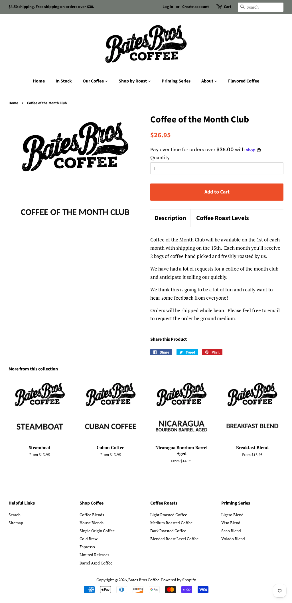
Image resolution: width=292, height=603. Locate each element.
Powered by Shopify (178, 579)
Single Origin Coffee (97, 530)
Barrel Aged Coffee (96, 563)
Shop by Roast (133, 81)
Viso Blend (230, 522)
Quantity (160, 157)
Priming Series (176, 81)
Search (15, 514)
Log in (168, 7)
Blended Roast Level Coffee (174, 538)
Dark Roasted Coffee (168, 530)
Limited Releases (94, 554)
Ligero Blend (232, 514)
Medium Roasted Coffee (171, 522)
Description (170, 218)
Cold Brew (89, 538)
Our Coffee (94, 81)
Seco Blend (231, 530)
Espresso (87, 546)
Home (39, 81)
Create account (195, 7)
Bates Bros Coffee (143, 579)
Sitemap (16, 522)
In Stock (64, 81)
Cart (227, 7)
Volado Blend (233, 538)
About (207, 81)
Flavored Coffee (243, 81)
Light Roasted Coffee (168, 514)
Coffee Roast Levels (222, 218)
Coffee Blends (92, 514)
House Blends (92, 522)
